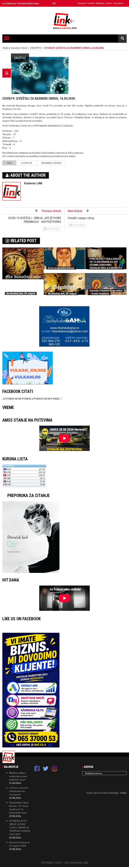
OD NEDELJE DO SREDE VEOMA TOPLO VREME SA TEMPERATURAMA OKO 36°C (19, 827)
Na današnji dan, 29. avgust (21, 293)
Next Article (75, 211)
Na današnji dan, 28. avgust (62, 293)
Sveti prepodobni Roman (61, 267)
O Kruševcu (118, 3)
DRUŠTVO (20, 58)
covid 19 (26, 162)
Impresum (82, 3)
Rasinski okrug (51, 162)
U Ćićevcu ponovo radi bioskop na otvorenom (18, 791)
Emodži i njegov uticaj (81, 218)
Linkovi (109, 3)
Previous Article (51, 211)
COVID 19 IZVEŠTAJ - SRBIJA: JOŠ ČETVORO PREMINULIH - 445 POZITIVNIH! (34, 219)
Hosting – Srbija (118, 792)
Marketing (100, 3)
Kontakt (91, 3)
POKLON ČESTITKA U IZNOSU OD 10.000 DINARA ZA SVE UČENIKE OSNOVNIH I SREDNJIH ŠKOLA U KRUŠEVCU (106, 263)
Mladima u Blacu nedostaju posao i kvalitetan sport (18, 776)
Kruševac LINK (33, 183)
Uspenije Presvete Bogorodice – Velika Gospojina (106, 292)
